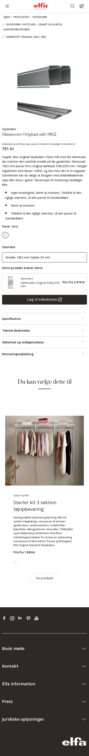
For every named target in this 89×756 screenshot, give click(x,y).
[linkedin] (21, 618)
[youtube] (37, 618)
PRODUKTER (21, 17)
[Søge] (73, 6)
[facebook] (5, 618)
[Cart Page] (82, 6)
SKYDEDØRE (39, 17)
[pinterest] (29, 618)
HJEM (7, 17)
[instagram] (13, 618)
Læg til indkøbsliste (42, 299)
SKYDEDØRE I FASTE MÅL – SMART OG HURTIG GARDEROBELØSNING (32, 27)
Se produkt (44, 578)
